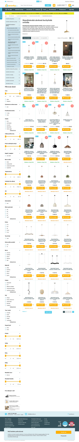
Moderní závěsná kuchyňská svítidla (14, 32)
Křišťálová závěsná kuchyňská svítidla (13, 53)
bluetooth (9, 282)
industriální (9, 301)
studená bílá (9, 163)
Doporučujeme (27, 37)
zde (17, 436)
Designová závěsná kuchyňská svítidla (13, 34)
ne (7, 246)
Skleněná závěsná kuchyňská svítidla (13, 56)
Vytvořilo (71, 440)
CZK (38, 1)
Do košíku (28, 66)
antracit (8, 252)
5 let (8, 115)
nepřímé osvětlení (11, 290)
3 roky (8, 113)
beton (8, 256)
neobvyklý (9, 320)
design (8, 297)
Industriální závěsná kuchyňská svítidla (13, 39)
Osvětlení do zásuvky (10, 66)
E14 (7, 224)
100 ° (8, 217)
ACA (8, 121)
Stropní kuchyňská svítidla (11, 58)
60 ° (7, 215)
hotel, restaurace (10, 299)
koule (8, 314)
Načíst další (48, 312)
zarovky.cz (71, 414)
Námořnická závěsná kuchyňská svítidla (13, 48)
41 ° (7, 213)
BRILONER (9, 126)
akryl (8, 267)
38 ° (7, 209)
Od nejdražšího (44, 37)
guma (8, 275)
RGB (8, 162)
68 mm (8, 375)
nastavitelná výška (11, 288)
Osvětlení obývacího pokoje (12, 68)
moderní (8, 305)
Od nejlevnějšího (35, 37)
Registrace (67, 1)
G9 (7, 228)
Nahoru (24, 311)
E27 (7, 226)
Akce (8, 99)
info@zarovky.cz (10, 1)
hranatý (8, 312)
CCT (8, 284)
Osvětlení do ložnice (10, 71)
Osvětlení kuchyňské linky (11, 64)
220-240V (9, 155)
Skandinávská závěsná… (47, 15)
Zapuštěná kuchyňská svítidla (12, 62)
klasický (8, 303)
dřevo (8, 273)
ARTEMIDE (9, 123)
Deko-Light (9, 128)
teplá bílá (9, 167)
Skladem (8, 101)
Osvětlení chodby (9, 74)
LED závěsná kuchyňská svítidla (13, 30)
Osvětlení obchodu (10, 80)
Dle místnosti (11, 15)
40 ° (7, 211)
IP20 (8, 327)
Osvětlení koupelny (10, 18)
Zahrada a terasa (9, 83)
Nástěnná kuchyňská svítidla (11, 60)
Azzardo (8, 125)
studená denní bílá (11, 165)
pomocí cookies (42, 434)
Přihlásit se (72, 1)
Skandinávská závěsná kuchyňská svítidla (12, 42)
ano (7, 106)
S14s (8, 232)
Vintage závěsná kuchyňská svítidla (14, 50)
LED (8, 238)
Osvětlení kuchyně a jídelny (21, 15)
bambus (8, 254)
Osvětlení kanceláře (10, 77)
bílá (7, 260)
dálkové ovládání (10, 286)
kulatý (8, 318)
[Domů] (6, 16)
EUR (40, 1)
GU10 (8, 230)
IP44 (8, 329)
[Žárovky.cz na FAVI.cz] (71, 424)
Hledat (48, 5)
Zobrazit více (25, 33)
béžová (8, 258)
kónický (8, 316)
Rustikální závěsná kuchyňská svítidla (13, 45)
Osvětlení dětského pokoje (11, 21)
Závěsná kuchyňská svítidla (35, 15)
